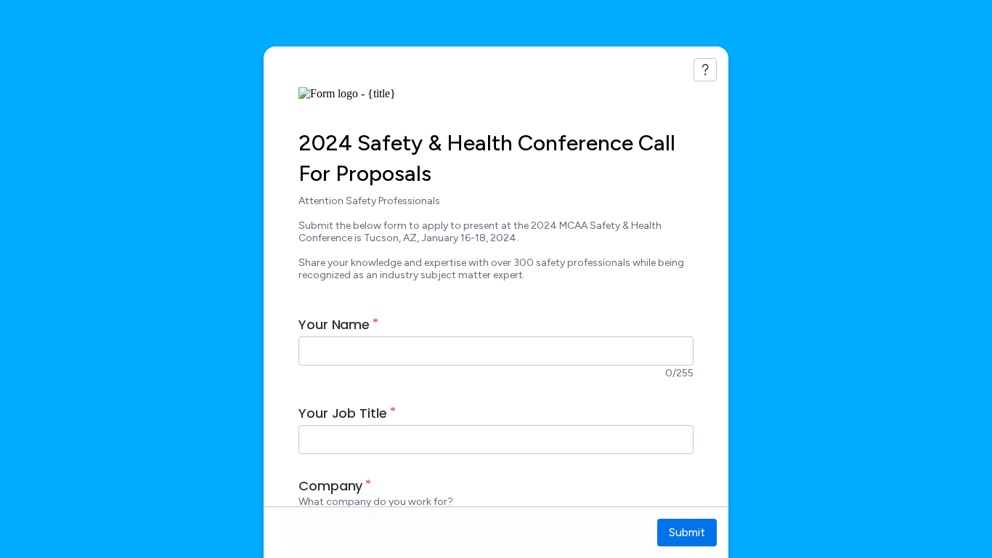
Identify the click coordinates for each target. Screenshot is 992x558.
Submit (687, 532)
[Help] (705, 69)
